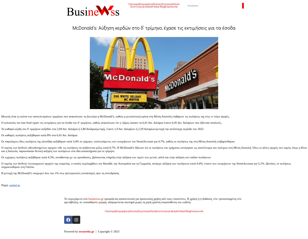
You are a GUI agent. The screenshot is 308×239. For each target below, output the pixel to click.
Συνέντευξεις (137, 6)
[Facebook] (68, 220)
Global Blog (158, 6)
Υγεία (176, 4)
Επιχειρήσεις (146, 4)
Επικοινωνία (171, 6)
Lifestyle (148, 6)
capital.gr (14, 185)
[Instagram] (76, 220)
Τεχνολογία (168, 4)
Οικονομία (133, 4)
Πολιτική (157, 4)
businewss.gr (95, 198)
